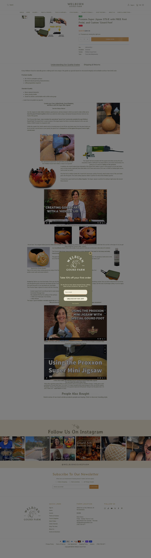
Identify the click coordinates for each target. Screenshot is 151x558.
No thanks (75, 303)
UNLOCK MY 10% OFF (75, 299)
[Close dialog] (90, 253)
